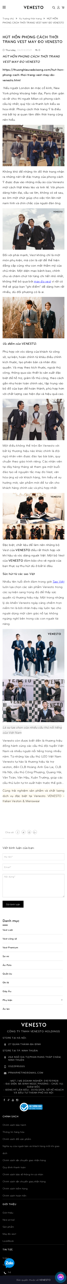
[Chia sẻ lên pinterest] (29, 832)
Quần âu (7, 973)
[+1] (35, 832)
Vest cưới (8, 929)
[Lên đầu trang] (60, 1266)
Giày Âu (7, 991)
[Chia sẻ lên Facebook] (18, 832)
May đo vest (9, 1233)
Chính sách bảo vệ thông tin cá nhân (23, 1174)
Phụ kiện (7, 999)
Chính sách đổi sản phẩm (17, 1138)
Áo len (6, 1008)
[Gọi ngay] (5, 1272)
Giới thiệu (8, 1212)
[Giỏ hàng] (63, 7)
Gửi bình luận (13, 904)
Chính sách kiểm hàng (15, 1188)
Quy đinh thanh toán (14, 1167)
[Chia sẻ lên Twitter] (23, 832)
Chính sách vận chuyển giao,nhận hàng (24, 1181)
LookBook (8, 1240)
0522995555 (16, 1066)
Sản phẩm (8, 1226)
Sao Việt (58, 581)
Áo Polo (7, 964)
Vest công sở (10, 938)
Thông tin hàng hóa (13, 1131)
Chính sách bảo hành (14, 1124)
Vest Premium (10, 947)
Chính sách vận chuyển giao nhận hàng (24, 1160)
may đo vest (42, 281)
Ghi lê (6, 982)
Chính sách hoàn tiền (14, 1195)
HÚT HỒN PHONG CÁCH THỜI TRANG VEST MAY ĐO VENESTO (33, 39)
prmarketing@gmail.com (25, 1072)
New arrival (9, 1219)
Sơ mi (6, 956)
